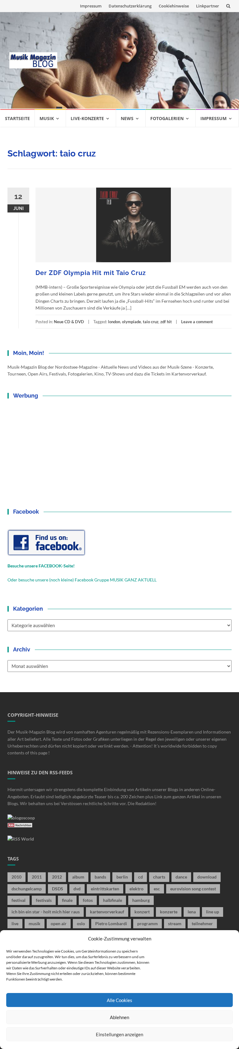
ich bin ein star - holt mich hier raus (46, 911)
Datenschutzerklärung (130, 6)
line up (212, 911)
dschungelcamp (27, 888)
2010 (16, 876)
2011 (37, 876)
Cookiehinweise (174, 6)
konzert (142, 911)
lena (192, 911)
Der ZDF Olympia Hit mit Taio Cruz (90, 273)
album (78, 876)
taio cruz (150, 321)
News (127, 118)
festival (19, 900)
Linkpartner (207, 6)
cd (140, 876)
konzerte (168, 911)
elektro (136, 888)
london (114, 321)
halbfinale (112, 900)
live (15, 923)
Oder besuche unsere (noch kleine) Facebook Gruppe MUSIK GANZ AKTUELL (82, 579)
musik (34, 923)
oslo (81, 923)
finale (67, 900)
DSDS (57, 888)
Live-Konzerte (87, 118)
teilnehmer (202, 923)
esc (157, 888)
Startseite (17, 118)
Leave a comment (197, 321)
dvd (77, 888)
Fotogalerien (167, 118)
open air (59, 923)
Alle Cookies (119, 1000)
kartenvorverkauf (107, 911)
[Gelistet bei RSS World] (20, 838)
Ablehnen (119, 1017)
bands (100, 876)
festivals (44, 900)
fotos (88, 900)
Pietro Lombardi (111, 923)
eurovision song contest (193, 888)
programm (147, 923)
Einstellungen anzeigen (119, 1034)
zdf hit (166, 321)
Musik (47, 118)
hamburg (141, 900)
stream (174, 923)
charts (159, 876)
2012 (57, 876)
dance (181, 876)
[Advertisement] (148, 60)
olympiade (131, 321)
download (207, 876)
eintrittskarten (105, 888)
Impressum (90, 6)
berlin (122, 876)
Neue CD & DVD (69, 321)
